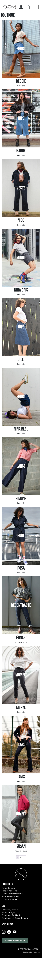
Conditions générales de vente (15, 918)
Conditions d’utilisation (12, 915)
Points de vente (8, 888)
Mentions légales (9, 912)
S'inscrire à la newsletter (15, 940)
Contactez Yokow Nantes (12, 893)
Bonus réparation (9, 899)
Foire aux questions (10, 896)
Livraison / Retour (10, 909)
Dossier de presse (9, 891)
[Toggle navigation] (36, 7)
